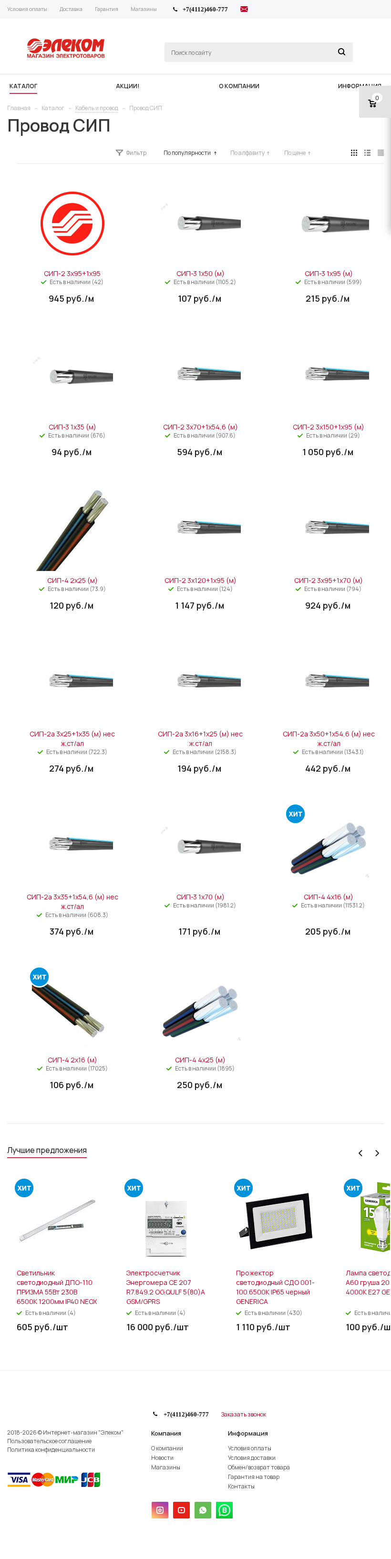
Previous (361, 1153)
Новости (162, 1458)
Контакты (241, 1486)
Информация (248, 1433)
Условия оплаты (249, 1448)
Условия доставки (252, 1458)
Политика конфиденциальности (51, 1450)
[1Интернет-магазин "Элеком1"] (66, 56)
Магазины (165, 1467)
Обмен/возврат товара (259, 1467)
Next (377, 1153)
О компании (167, 1448)
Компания (166, 1433)
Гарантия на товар (253, 1477)
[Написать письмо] (244, 10)
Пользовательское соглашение (49, 1441)
